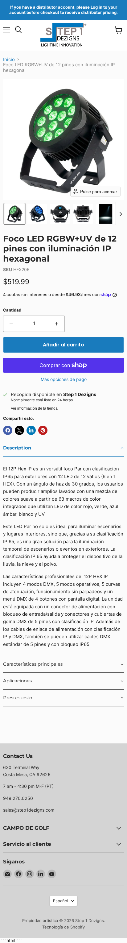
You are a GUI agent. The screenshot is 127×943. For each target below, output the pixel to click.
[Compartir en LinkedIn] (31, 430)
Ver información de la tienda (34, 408)
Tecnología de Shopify (63, 926)
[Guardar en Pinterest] (42, 430)
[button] (14, 213)
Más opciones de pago (64, 379)
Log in (96, 7)
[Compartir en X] (19, 430)
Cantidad (12, 310)
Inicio (9, 59)
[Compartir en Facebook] (7, 430)
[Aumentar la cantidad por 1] (57, 324)
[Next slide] (120, 213)
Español (60, 900)
